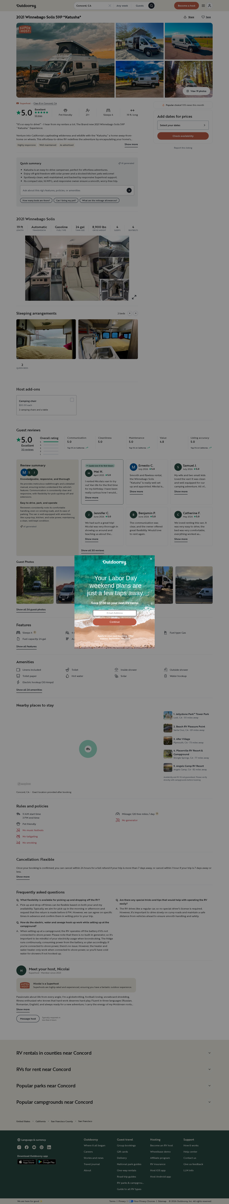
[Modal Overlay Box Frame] (114, 602)
